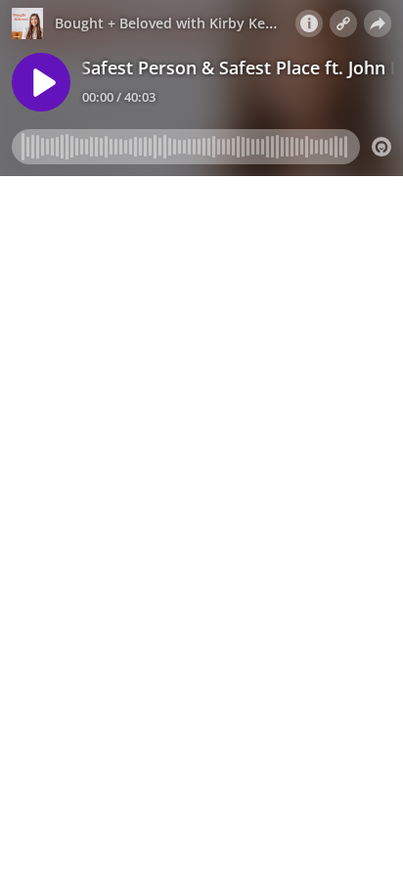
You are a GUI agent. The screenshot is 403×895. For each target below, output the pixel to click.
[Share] (377, 23)
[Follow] (343, 23)
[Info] (309, 23)
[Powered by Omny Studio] (381, 147)
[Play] (41, 82)
